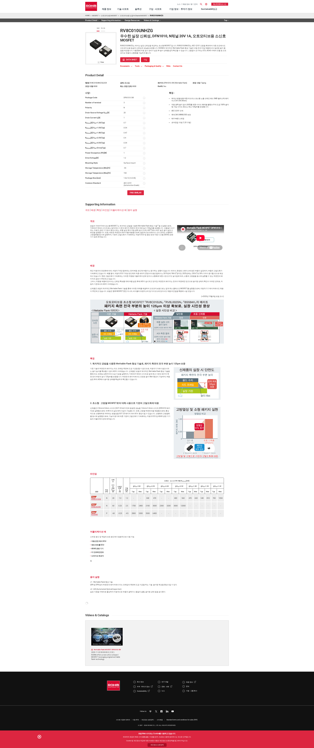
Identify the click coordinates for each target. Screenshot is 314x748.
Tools (137, 66)
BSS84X (94, 515)
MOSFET (95, 16)
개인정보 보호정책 (147, 720)
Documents (125, 66)
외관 (98, 28)
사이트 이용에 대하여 (123, 720)
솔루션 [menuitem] (138, 9)
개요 (87, 210)
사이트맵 (160, 720)
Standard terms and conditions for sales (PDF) (181, 720)
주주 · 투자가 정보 (143, 687)
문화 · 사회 (165, 687)
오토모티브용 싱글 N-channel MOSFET (133, 16)
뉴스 (179, 4)
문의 (196, 4)
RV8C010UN (96, 499)
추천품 (127, 83)
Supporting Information (111, 20)
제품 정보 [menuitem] (106, 9)
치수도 (103, 28)
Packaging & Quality (153, 66)
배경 (93, 210)
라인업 (106, 210)
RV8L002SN (96, 507)
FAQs (168, 66)
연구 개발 (165, 682)
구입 (145, 59)
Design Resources (132, 20)
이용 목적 (136, 720)
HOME (87, 15)
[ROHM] (91, 7)
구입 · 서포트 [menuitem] (155, 9)
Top (225, 20)
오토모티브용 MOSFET (109, 16)
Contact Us (177, 66)
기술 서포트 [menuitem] (123, 9)
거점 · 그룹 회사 (191, 691)
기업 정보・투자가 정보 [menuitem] (180, 9)
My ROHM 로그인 (219, 4)
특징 (99, 210)
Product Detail (91, 20)
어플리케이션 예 (118, 210)
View (102, 62)
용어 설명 (132, 210)
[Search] (201, 4)
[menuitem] (208, 9)
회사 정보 (140, 682)
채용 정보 (186, 4)
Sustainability (208, 9)
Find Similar (135, 193)
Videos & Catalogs (151, 20)
